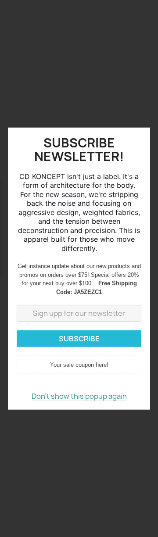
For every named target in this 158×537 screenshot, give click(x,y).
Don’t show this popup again (79, 396)
